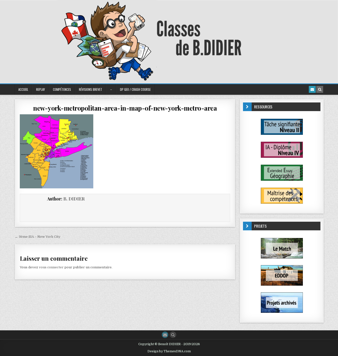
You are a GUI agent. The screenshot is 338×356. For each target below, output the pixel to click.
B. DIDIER (74, 199)
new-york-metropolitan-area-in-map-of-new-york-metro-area (125, 108)
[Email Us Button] (165, 335)
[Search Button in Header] (319, 89)
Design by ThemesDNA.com (169, 351)
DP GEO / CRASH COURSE (135, 89)
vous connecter (51, 267)
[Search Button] (173, 335)
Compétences (62, 89)
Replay (40, 89)
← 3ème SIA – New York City (37, 236)
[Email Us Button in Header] (312, 89)
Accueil (23, 89)
